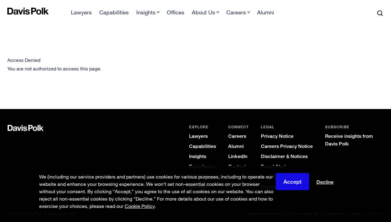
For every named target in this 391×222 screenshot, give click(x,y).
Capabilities (114, 12)
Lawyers (81, 12)
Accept (292, 181)
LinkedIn (237, 156)
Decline (325, 182)
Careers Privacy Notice (287, 146)
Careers (237, 136)
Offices (175, 12)
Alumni (265, 12)
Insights (197, 156)
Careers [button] (236, 12)
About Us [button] (203, 12)
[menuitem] (81, 14)
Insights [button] (145, 12)
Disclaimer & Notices (284, 156)
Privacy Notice (277, 136)
